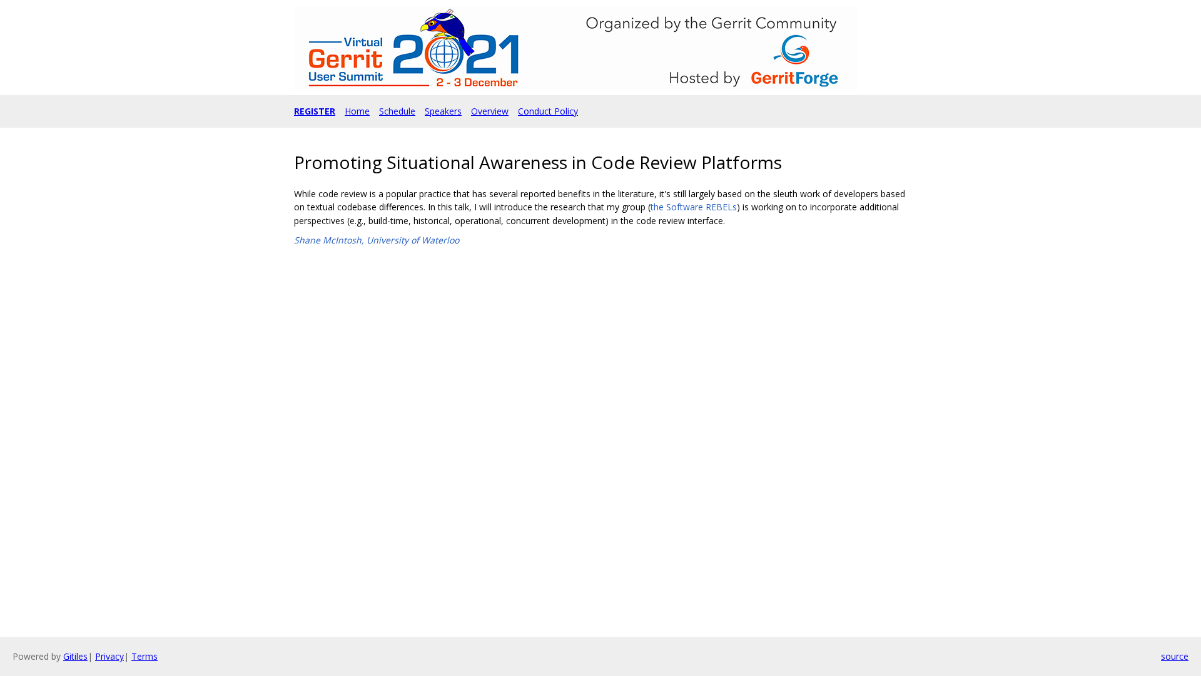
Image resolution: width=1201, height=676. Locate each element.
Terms (144, 656)
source (1174, 656)
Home (357, 111)
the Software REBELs (694, 207)
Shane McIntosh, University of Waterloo (376, 240)
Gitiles (75, 656)
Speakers (443, 111)
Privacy (109, 656)
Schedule (397, 111)
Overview (490, 111)
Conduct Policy (548, 111)
